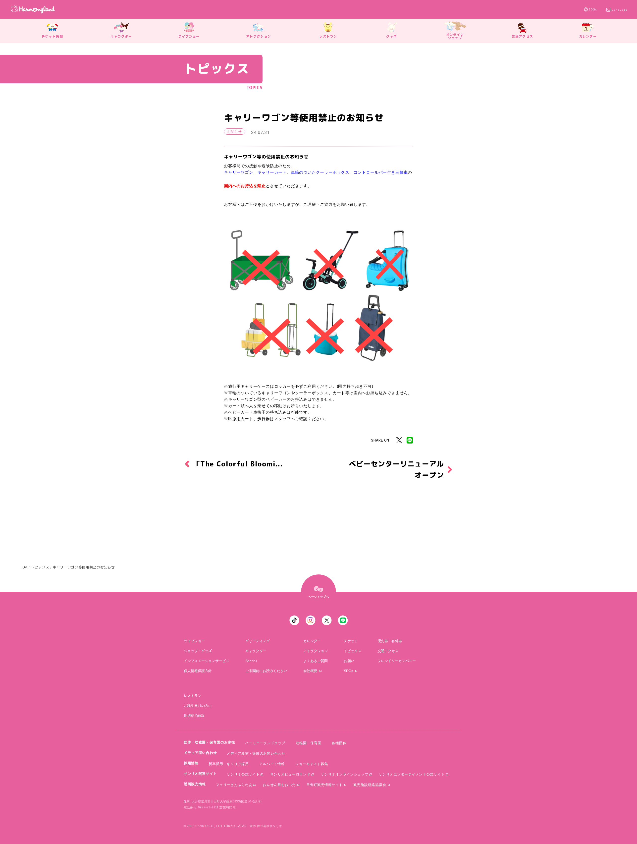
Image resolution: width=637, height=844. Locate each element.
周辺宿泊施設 (194, 716)
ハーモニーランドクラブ (265, 743)
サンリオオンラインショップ (344, 774)
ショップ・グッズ (198, 651)
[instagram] (311, 620)
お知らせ (234, 132)
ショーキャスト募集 (311, 764)
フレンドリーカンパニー (396, 661)
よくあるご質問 (315, 661)
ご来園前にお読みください (266, 671)
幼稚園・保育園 (308, 743)
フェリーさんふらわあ (234, 785)
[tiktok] (294, 620)
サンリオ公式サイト (243, 774)
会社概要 (310, 671)
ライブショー (194, 641)
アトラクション (315, 651)
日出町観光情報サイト (324, 785)
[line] (343, 620)
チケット (351, 641)
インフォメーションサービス (206, 661)
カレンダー (312, 641)
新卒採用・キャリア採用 (229, 764)
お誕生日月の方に (198, 706)
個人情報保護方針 (198, 671)
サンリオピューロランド (290, 774)
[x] (327, 620)
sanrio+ (251, 661)
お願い (349, 661)
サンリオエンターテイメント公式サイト (412, 774)
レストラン (192, 696)
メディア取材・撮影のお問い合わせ (256, 753)
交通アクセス (387, 651)
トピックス (40, 567)
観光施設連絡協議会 (369, 785)
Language (619, 9)
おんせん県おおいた (279, 785)
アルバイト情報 (272, 764)
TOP (23, 567)
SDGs (593, 9)
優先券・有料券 (389, 641)
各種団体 (339, 743)
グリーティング (257, 641)
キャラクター (255, 651)
